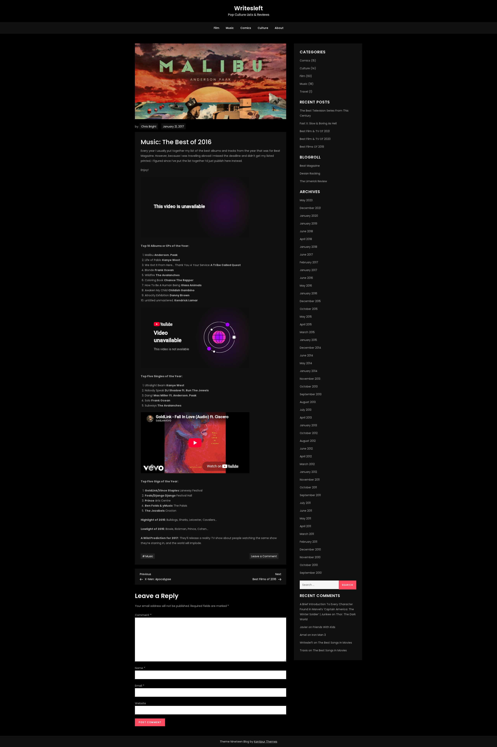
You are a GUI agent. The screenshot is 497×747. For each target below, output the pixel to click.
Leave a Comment (264, 556)
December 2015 (310, 301)
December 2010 (310, 549)
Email (139, 686)
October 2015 (309, 309)
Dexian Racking (310, 173)
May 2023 (306, 200)
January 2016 (308, 293)
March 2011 (307, 534)
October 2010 (309, 565)
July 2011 (305, 503)
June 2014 (306, 355)
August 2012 (308, 441)
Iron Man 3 (319, 635)
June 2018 (306, 231)
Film (216, 28)
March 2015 (307, 332)
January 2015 (308, 340)
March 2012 (307, 464)
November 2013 (310, 379)
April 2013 (306, 417)
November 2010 (310, 557)
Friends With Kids (324, 627)
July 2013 (305, 410)
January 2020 (309, 216)
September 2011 (310, 495)
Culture (263, 28)
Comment (143, 615)
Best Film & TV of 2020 (315, 139)
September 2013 (310, 394)
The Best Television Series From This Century (324, 113)
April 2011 (305, 526)
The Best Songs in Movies (335, 643)
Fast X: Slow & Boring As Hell (318, 123)
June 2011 (306, 511)
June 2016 (306, 278)
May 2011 (305, 518)
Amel (303, 635)
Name (140, 668)
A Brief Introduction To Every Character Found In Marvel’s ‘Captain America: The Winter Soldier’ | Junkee (327, 609)
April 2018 (306, 239)
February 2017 (309, 262)
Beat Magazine (310, 166)
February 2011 (308, 542)
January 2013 (308, 425)
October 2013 (309, 386)
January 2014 (308, 371)
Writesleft (248, 8)
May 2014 (306, 363)
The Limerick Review (313, 181)
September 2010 (311, 573)
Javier (304, 627)
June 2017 (306, 255)
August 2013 (308, 402)
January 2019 (308, 223)
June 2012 (306, 449)
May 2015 (306, 317)
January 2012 (308, 472)
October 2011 (308, 487)
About (279, 28)
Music (230, 28)
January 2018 (308, 247)
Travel (304, 92)
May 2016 (306, 286)
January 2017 (308, 270)
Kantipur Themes (265, 742)
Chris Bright (148, 126)
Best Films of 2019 (312, 147)
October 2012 (309, 433)
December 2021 (310, 208)
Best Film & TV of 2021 (315, 131)
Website (140, 703)
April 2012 (306, 456)
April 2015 (306, 324)
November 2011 (310, 480)
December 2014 (310, 348)
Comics (245, 28)
